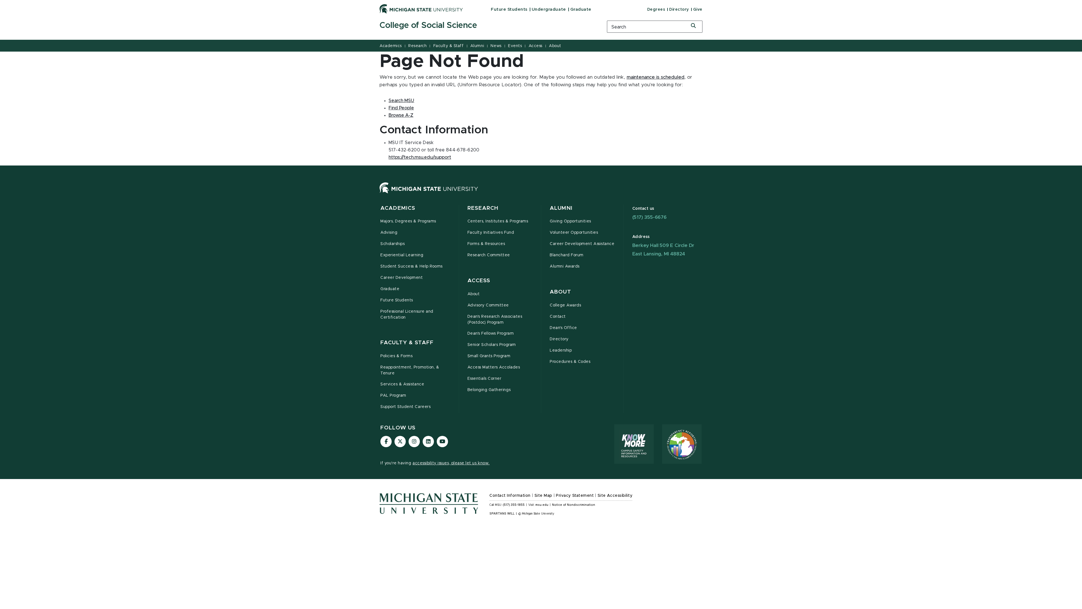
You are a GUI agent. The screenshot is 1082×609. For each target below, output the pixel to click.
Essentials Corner (484, 379)
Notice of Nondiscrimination (573, 505)
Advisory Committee (488, 305)
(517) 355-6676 (649, 217)
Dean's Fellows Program (490, 334)
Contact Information (510, 496)
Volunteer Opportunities (574, 233)
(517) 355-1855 (514, 505)
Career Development (401, 278)
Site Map (543, 496)
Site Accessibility (615, 496)
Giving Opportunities (570, 221)
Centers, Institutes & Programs (497, 221)
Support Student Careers (405, 407)
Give (697, 10)
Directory (679, 10)
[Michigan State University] (421, 8)
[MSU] (429, 193)
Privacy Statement (575, 496)
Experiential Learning (401, 255)
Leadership (561, 350)
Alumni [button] (561, 208)
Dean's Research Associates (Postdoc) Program (494, 320)
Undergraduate (549, 9)
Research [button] (483, 208)
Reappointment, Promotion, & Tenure (409, 370)
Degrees (656, 10)
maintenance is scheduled (655, 77)
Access (535, 46)
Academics (391, 46)
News (496, 46)
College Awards (565, 305)
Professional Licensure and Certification (406, 314)
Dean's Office (563, 328)
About (555, 46)
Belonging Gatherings (489, 390)
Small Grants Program (489, 356)
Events (515, 46)
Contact (558, 317)
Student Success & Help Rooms (411, 266)
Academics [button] (397, 208)
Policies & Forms (396, 356)
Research (417, 46)
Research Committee (488, 255)
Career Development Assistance (582, 244)
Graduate (580, 9)
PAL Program (393, 396)
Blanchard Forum (567, 255)
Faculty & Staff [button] (407, 342)
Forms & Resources (486, 244)
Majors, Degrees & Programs (408, 221)
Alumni (477, 46)
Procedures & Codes (570, 362)
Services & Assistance (402, 384)
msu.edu (541, 505)
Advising (388, 233)
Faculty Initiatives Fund (490, 233)
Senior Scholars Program (491, 345)
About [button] (560, 292)
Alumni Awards (565, 266)
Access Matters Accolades (493, 367)
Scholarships (392, 244)
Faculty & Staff (448, 46)
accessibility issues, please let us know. (451, 463)
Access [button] (479, 280)
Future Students (509, 9)
